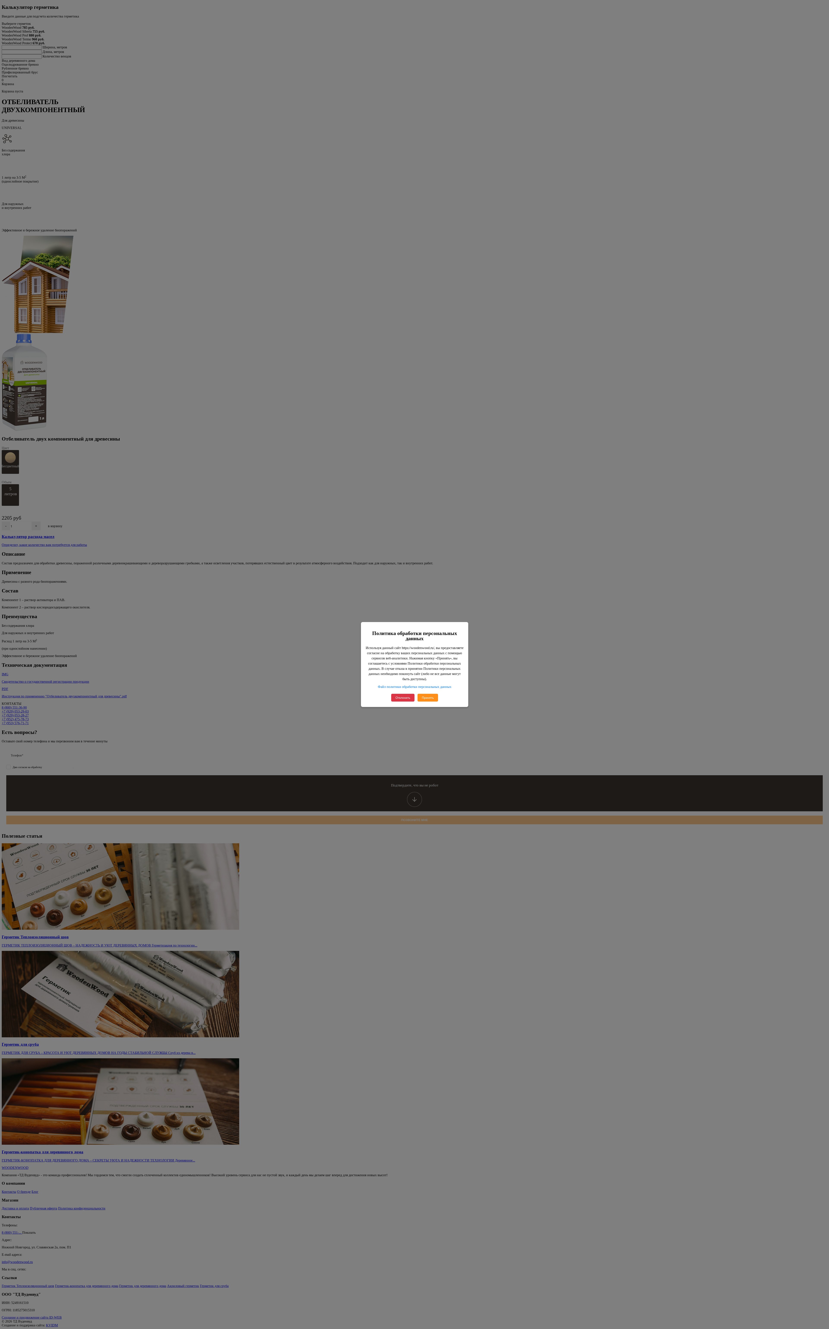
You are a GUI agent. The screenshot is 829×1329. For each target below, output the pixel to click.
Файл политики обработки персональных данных (414, 687)
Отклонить (403, 697)
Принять (428, 697)
